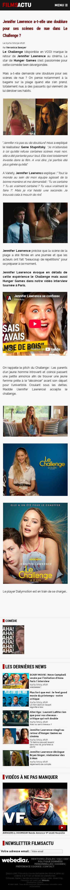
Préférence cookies (28, 866)
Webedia (45, 880)
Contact (48, 866)
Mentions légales (43, 859)
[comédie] (35, 640)
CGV (65, 859)
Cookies (60, 864)
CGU (59, 859)
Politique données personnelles (48, 862)
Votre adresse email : (16, 851)
